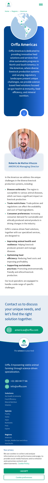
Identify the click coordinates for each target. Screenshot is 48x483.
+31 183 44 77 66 (19, 380)
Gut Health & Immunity (13, 396)
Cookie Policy (23, 463)
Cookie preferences (24, 477)
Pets (6, 426)
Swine (7, 417)
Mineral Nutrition (11, 402)
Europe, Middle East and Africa (16, 440)
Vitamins (8, 405)
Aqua (7, 420)
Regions (15, 11)
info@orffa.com (19, 386)
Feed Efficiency (10, 399)
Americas (23, 11)
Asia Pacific (9, 443)
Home (7, 11)
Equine (7, 428)
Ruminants (9, 423)
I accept (24, 471)
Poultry (7, 414)
